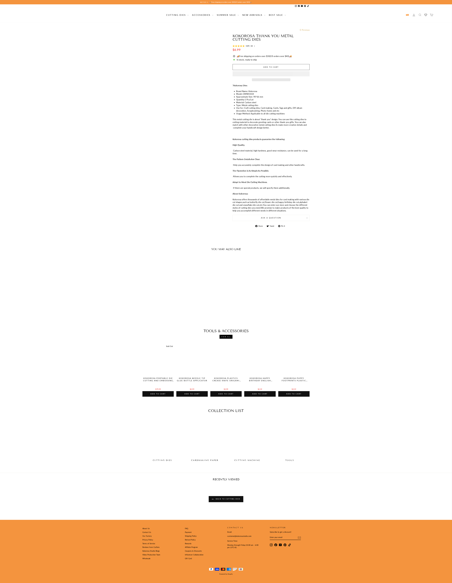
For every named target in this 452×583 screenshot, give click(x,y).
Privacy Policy (147, 540)
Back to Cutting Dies (227, 499)
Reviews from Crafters (151, 547)
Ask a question (271, 218)
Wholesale (146, 558)
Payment (188, 532)
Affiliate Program (191, 547)
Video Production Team (151, 555)
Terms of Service (148, 544)
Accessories (201, 15)
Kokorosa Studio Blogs (151, 551)
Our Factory (147, 536)
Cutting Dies (176, 15)
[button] (271, 73)
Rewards (188, 544)
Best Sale (276, 15)
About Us (146, 528)
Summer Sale (227, 15)
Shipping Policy (191, 536)
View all (226, 337)
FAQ (186, 528)
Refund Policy (190, 540)
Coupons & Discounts (193, 551)
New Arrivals (253, 15)
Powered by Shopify (226, 574)
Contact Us (146, 532)
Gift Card (188, 558)
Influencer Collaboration (194, 555)
